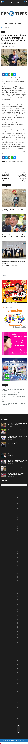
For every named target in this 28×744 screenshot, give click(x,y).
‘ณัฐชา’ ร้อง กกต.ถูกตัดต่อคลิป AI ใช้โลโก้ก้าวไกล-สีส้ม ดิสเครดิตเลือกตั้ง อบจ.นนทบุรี (14, 404)
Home (3, 20)
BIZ (14, 20)
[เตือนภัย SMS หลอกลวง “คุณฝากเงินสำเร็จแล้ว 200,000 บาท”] (4, 455)
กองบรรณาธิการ (6, 239)
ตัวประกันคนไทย (8, 161)
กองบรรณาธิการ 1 (5, 46)
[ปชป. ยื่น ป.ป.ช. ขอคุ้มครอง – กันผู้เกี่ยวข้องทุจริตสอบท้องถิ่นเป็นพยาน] (4, 438)
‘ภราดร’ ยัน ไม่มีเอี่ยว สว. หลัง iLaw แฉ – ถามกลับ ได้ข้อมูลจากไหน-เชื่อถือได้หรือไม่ (13, 390)
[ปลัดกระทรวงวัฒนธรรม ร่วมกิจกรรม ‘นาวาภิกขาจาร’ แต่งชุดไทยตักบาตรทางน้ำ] (4, 468)
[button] (24, 1)
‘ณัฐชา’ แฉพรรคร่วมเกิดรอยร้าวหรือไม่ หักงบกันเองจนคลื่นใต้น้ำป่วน (14, 400)
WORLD (23, 20)
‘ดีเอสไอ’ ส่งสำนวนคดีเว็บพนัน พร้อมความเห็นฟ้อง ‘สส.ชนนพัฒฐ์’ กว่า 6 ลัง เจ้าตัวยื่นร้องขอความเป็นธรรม (13, 393)
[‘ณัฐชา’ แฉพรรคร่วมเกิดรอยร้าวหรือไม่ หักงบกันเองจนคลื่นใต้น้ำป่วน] (4, 444)
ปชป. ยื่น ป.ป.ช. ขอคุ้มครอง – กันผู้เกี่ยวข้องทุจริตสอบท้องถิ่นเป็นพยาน (14, 397)
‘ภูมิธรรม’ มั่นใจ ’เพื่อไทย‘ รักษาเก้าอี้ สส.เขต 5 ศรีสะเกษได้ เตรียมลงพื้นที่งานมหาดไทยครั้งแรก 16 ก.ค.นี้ (13, 236)
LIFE (6, 23)
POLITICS (9, 20)
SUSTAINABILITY (18, 23)
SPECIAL (11, 23)
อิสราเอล (14, 161)
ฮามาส (18, 161)
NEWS (18, 20)
